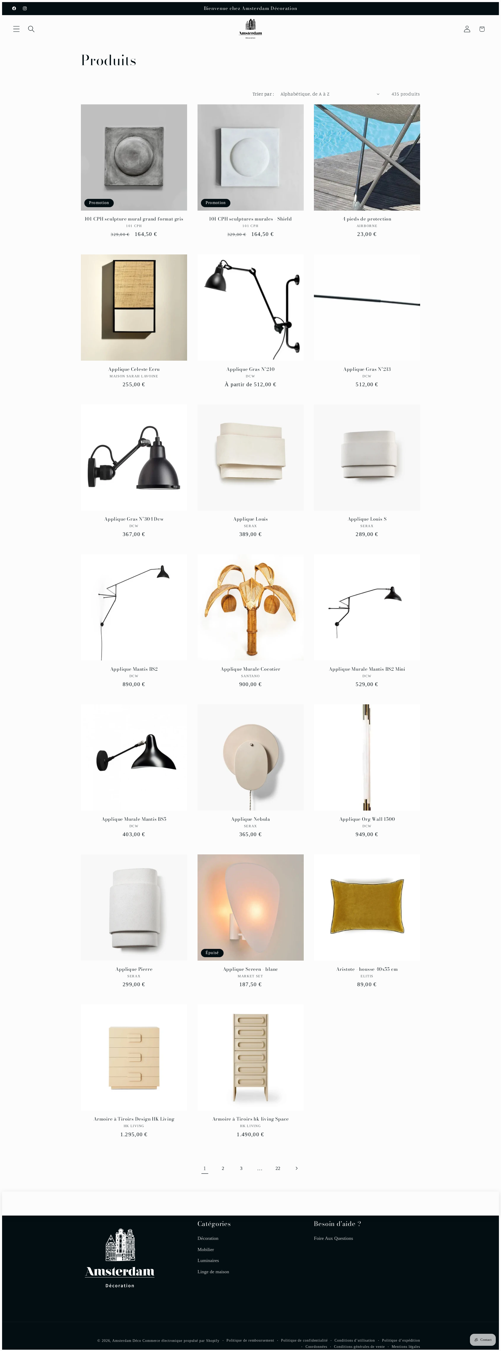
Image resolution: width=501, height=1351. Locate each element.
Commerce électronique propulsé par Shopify (180, 1340)
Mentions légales (406, 1346)
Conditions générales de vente (359, 1346)
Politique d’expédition (401, 1340)
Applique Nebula (250, 819)
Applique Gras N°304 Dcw (134, 519)
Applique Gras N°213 (367, 369)
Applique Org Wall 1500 (367, 819)
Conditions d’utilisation (355, 1340)
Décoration (208, 1238)
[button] (16, 29)
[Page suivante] (296, 1168)
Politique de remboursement (250, 1340)
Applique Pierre (133, 969)
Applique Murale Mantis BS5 (134, 819)
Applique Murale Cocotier (250, 669)
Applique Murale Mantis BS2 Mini (367, 669)
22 (278, 1168)
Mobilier (206, 1249)
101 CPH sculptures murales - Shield (250, 219)
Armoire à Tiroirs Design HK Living (134, 1119)
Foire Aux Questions (333, 1238)
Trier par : (263, 94)
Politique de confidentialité (304, 1340)
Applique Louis (250, 519)
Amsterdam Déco (126, 1340)
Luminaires (208, 1260)
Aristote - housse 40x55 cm (367, 969)
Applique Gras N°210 (250, 369)
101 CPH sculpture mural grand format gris (134, 219)
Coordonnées (316, 1346)
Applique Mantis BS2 (134, 669)
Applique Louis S (367, 519)
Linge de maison (213, 1271)
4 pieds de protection (367, 219)
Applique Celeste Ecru (134, 369)
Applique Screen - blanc (250, 969)
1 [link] (204, 1168)
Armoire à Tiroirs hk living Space (250, 1119)
